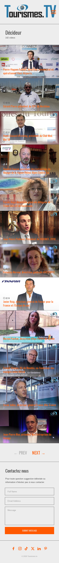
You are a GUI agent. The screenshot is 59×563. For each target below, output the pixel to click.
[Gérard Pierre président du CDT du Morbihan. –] (29, 94)
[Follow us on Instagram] (20, 548)
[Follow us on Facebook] (13, 548)
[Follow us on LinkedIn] (39, 548)
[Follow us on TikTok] (26, 548)
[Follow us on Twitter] (32, 548)
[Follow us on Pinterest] (45, 548)
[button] (23, 7)
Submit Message (29, 530)
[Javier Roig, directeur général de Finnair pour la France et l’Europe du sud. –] (29, 293)
